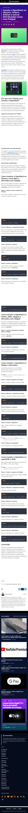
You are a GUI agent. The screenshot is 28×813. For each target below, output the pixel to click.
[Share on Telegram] (11, 24)
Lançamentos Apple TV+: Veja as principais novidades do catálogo (13, 705)
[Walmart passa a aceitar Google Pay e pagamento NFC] (14, 681)
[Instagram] (26, 594)
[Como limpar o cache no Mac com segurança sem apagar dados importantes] (14, 625)
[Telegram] (21, 796)
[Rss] (24, 796)
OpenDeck (4, 70)
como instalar (9, 584)
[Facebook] (24, 594)
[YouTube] (8, 796)
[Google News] (11, 796)
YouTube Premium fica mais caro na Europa (11, 660)
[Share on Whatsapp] (9, 24)
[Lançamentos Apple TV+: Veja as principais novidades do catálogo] (14, 716)
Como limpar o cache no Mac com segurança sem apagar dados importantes (13, 636)
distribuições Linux (12, 153)
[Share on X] (6, 24)
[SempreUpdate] (14, 1)
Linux (13, 54)
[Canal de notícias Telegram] (2, 799)
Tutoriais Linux (6, 7)
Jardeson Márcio (8, 21)
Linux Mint (4, 187)
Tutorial (19, 584)
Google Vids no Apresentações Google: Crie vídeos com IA (13, 668)
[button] (2, 1)
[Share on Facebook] (4, 24)
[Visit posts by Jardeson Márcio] (3, 594)
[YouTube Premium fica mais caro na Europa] (14, 649)
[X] (5, 796)
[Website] (23, 594)
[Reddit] (18, 796)
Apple (3, 634)
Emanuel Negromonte (7, 639)
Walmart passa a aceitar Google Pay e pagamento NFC (12, 692)
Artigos (4, 658)
